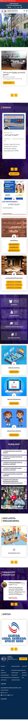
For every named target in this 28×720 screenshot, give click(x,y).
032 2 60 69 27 (5, 693)
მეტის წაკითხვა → (8, 91)
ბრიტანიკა (12, 85)
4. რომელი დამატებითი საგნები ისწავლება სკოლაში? (12, 472)
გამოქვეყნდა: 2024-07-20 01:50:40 (13, 87)
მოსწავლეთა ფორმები (14, 434)
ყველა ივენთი (14, 176)
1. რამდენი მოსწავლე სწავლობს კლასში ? (12, 454)
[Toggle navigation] (26, 10)
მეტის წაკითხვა (14, 374)
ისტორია (2, 673)
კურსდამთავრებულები (15, 682)
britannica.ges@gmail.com (7, 697)
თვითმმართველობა (15, 680)
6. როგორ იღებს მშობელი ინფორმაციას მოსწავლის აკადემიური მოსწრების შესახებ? (13, 484)
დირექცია (24, 673)
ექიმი (23, 680)
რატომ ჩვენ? (23, 661)
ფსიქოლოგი (24, 677)
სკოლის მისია (3, 675)
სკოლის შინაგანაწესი (5, 677)
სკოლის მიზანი (3, 682)
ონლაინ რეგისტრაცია (8, 210)
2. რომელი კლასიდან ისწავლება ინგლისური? (12, 460)
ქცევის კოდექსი (14, 677)
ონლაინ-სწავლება (14, 370)
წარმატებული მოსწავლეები (16, 673)
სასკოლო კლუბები (14, 675)
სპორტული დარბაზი (14, 556)
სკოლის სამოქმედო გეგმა (6, 680)
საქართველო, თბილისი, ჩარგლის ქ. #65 (11, 690)
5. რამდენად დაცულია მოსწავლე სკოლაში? (13, 477)
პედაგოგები (24, 675)
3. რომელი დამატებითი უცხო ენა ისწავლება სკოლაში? (12, 466)
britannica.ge (4, 695)
